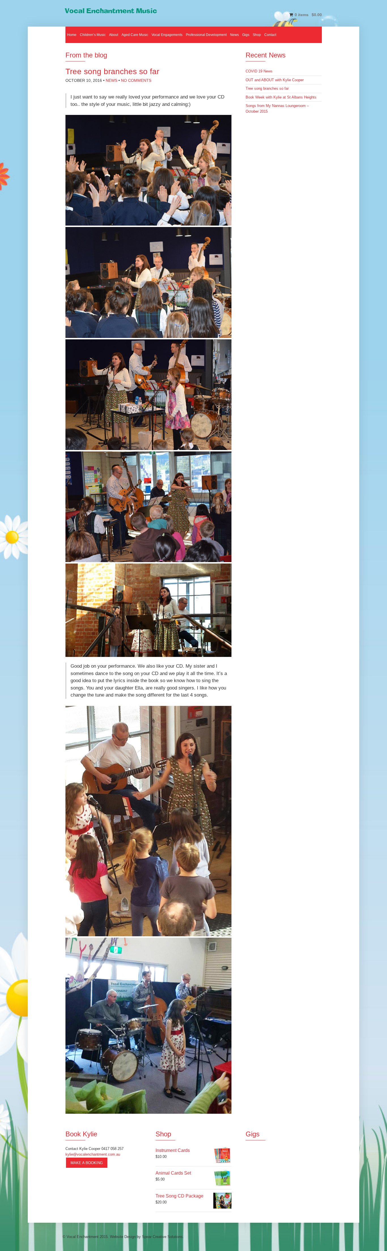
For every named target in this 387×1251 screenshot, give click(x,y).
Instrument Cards (173, 1150)
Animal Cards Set (173, 1173)
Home (71, 35)
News (234, 35)
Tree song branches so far (267, 88)
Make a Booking (87, 1163)
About (113, 35)
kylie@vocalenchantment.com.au (92, 1154)
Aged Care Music (135, 35)
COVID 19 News (259, 71)
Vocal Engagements (167, 35)
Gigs (245, 35)
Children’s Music (93, 35)
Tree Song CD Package (179, 1196)
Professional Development (206, 35)
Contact (270, 35)
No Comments (136, 80)
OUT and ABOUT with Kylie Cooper (275, 80)
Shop (257, 35)
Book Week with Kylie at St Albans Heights (281, 97)
